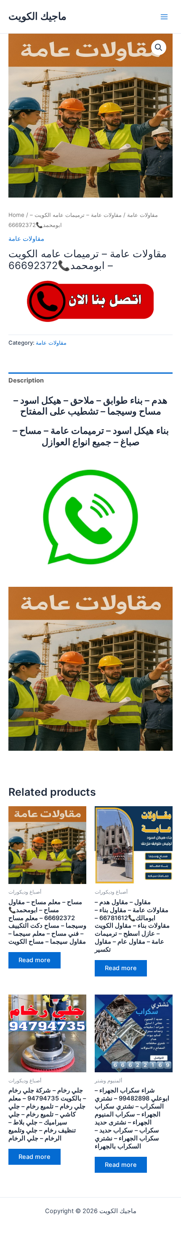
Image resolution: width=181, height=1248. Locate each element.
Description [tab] (26, 380)
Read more (35, 960)
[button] (158, 47)
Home (16, 214)
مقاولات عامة (142, 214)
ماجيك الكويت (37, 16)
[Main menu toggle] (164, 16)
